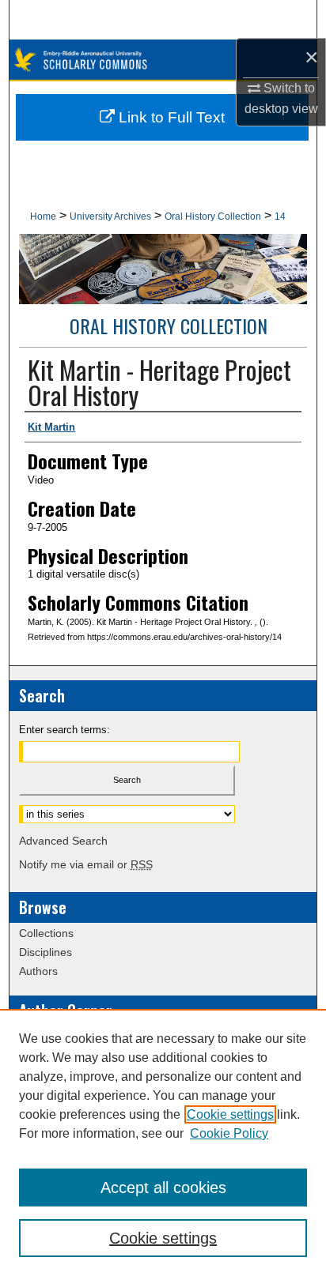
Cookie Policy (229, 1133)
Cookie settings (230, 1114)
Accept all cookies (163, 1187)
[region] (163, 1142)
